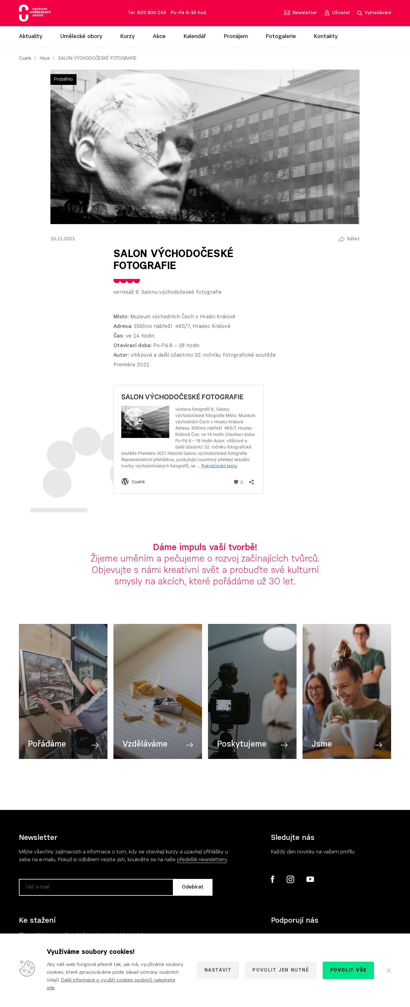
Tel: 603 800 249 (147, 13)
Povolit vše (348, 970)
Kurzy (127, 37)
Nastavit (218, 970)
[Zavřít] (388, 970)
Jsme (322, 744)
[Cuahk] (35, 13)
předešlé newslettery (202, 860)
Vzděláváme (144, 744)
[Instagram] (290, 879)
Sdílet (353, 239)
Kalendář (195, 37)
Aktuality (30, 37)
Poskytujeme (242, 744)
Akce (159, 37)
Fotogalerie (281, 37)
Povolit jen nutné (280, 970)
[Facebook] (272, 879)
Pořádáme (47, 744)
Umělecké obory (81, 37)
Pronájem (236, 37)
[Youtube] (310, 879)
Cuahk (25, 58)
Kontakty (326, 37)
